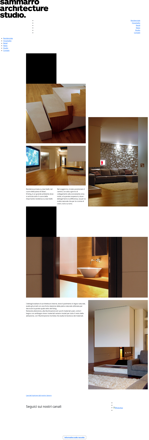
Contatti (137, 33)
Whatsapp (116, 422)
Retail (138, 25)
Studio (137, 30)
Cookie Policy (100, 420)
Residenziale (135, 20)
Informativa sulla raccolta (74, 437)
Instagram (116, 417)
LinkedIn (115, 425)
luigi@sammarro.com (46, 422)
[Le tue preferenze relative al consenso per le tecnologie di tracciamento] (145, 436)
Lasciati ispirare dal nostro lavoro (39, 395)
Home (81, 417)
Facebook (116, 420)
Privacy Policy (100, 417)
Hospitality (136, 23)
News (138, 28)
